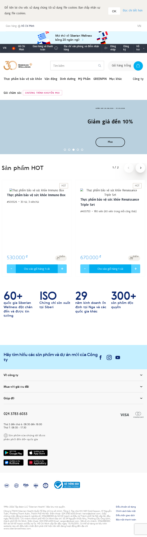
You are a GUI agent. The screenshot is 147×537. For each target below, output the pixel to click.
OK (114, 11)
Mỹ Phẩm (84, 79)
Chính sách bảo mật (126, 511)
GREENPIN (100, 79)
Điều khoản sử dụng (126, 507)
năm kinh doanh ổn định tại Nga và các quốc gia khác (90, 302)
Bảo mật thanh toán (126, 519)
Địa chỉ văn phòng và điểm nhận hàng (81, 48)
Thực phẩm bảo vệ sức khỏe (23, 79)
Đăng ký (126, 48)
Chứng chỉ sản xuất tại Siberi (54, 300)
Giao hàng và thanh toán (43, 48)
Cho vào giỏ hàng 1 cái (37, 269)
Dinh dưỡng (68, 79)
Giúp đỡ (9, 398)
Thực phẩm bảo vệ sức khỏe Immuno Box (36, 195)
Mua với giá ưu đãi (16, 387)
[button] (65, 150)
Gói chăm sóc (13, 93)
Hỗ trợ (138, 48)
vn (4, 48)
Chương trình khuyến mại (42, 93)
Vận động (50, 79)
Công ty (138, 79)
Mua (110, 142)
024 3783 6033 (15, 413)
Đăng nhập (113, 48)
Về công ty (11, 375)
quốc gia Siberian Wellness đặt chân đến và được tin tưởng (18, 304)
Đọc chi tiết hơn (133, 11)
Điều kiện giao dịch (125, 515)
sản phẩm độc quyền (123, 300)
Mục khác (115, 79)
